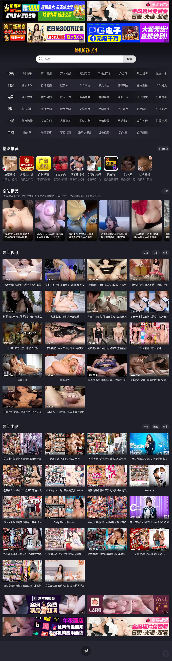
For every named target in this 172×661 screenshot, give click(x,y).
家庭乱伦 (46, 121)
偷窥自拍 (27, 109)
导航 (11, 132)
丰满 (146, 426)
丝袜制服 (123, 85)
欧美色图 (65, 109)
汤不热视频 (85, 132)
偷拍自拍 (46, 97)
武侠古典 (84, 121)
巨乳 (155, 252)
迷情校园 (104, 121)
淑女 (155, 426)
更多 (165, 252)
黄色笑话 (142, 121)
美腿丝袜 (104, 109)
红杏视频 (104, 132)
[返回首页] (165, 654)
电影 (11, 97)
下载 (165, 191)
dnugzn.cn (86, 50)
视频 (11, 85)
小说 (11, 120)
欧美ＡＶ (65, 85)
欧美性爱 (84, 97)
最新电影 (11, 426)
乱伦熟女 (142, 97)
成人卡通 (65, 97)
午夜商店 (46, 132)
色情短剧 (142, 132)
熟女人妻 (104, 85)
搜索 (129, 59)
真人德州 (46, 73)
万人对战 (65, 73)
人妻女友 (65, 121)
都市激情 (27, 121)
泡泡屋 (123, 132)
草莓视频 (65, 132)
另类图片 (161, 109)
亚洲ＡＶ (27, 85)
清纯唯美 (123, 109)
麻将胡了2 (104, 73)
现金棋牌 (142, 73)
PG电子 (27, 73)
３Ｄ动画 (84, 85)
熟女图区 (142, 109)
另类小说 (123, 121)
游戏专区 (84, 73)
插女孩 (27, 132)
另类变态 (161, 97)
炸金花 (123, 73)
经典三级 (123, 97)
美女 (146, 252)
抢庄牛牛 (161, 73)
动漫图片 (84, 109)
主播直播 (142, 85)
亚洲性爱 (27, 97)
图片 (11, 109)
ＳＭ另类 (161, 85)
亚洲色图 (46, 109)
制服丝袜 (104, 97)
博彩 (11, 73)
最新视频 (11, 252)
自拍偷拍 (46, 85)
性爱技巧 (161, 121)
